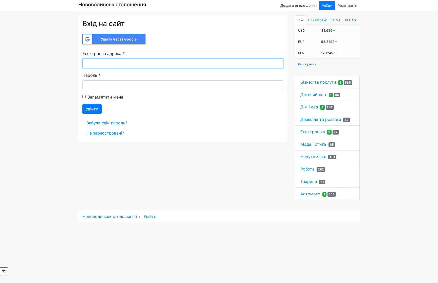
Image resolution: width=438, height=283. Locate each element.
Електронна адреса (103, 53)
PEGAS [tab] (350, 20)
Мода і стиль (313, 144)
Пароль (91, 75)
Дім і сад (309, 106)
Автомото (310, 193)
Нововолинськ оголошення (112, 5)
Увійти (327, 5)
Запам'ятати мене (105, 97)
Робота (307, 169)
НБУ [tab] (300, 20)
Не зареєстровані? (105, 133)
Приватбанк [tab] (317, 20)
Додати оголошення (298, 5)
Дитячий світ (313, 94)
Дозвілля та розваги (320, 119)
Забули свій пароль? (106, 122)
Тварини (308, 181)
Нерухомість (313, 156)
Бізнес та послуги (318, 82)
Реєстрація (347, 5)
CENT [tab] (336, 20)
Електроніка (312, 131)
